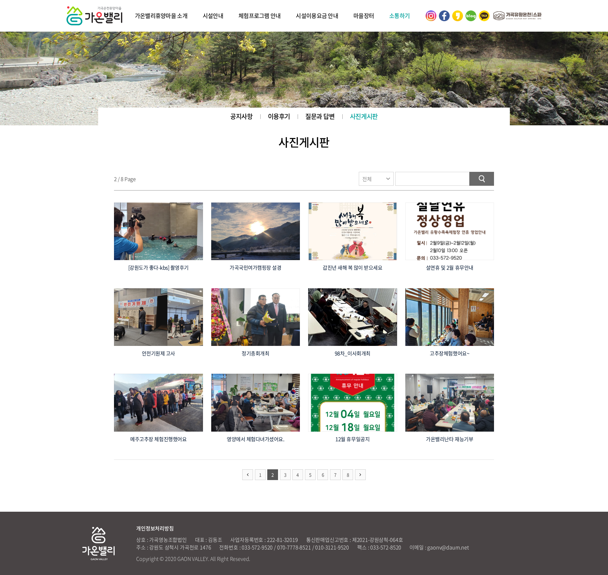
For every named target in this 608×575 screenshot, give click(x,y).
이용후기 (279, 116)
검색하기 (481, 179)
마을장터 (363, 15)
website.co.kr (295, 558)
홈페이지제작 (265, 558)
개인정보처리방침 (155, 528)
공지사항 (241, 116)
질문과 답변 (320, 116)
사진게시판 (364, 116)
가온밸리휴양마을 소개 (161, 15)
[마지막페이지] (360, 474)
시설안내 (213, 15)
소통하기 (399, 15)
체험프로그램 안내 (259, 15)
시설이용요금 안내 (317, 15)
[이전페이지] (247, 474)
